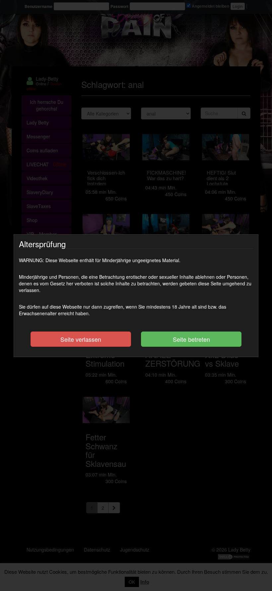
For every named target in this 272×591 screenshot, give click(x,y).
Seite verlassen (80, 339)
